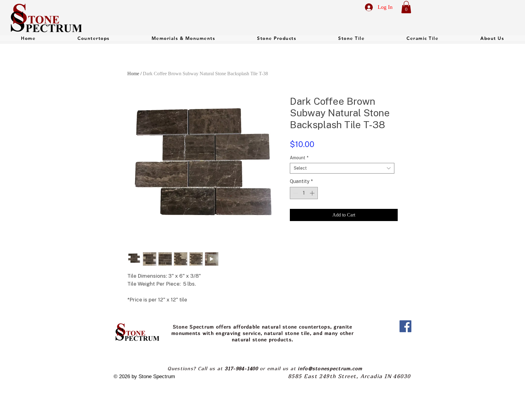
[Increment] (312, 193)
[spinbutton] (303, 193)
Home (133, 73)
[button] (406, 7)
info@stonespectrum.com (330, 368)
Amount (299, 157)
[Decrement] (295, 193)
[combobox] (342, 168)
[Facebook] (405, 326)
